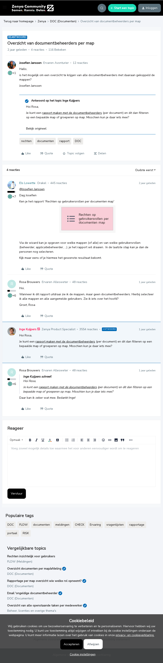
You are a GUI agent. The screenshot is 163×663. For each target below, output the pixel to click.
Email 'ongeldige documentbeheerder (32, 593)
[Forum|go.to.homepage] (33, 8)
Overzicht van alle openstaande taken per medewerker (44, 605)
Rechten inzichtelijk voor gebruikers (31, 556)
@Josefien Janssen (32, 189)
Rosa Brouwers (29, 282)
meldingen (62, 525)
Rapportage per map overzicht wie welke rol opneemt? (44, 581)
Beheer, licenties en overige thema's (31, 611)
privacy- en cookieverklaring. (135, 635)
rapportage (136, 525)
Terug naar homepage (18, 21)
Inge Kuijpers (28, 329)
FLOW (23, 525)
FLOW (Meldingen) (19, 562)
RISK (26, 533)
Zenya (42, 21)
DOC (78, 141)
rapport (64, 141)
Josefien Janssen (30, 63)
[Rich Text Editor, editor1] (81, 465)
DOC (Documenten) (63, 21)
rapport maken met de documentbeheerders (72, 113)
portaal (12, 533)
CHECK (79, 525)
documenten (45, 141)
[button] (4, 9)
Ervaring (95, 525)
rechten (26, 141)
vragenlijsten (115, 525)
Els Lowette (27, 183)
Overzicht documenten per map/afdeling (34, 569)
